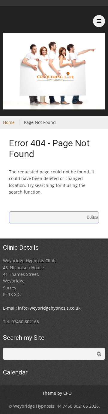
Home (9, 122)
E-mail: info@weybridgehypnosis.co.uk (41, 308)
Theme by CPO (57, 393)
